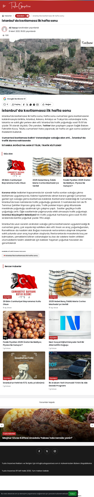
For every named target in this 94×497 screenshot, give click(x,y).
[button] (27, 16)
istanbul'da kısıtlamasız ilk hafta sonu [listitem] (21, 255)
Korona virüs (9, 192)
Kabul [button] (72, 494)
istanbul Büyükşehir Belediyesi (19, 214)
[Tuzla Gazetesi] (20, 6)
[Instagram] (55, 451)
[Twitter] (47, 451)
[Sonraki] (92, 425)
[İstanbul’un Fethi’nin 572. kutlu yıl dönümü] (24, 371)
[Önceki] (2, 425)
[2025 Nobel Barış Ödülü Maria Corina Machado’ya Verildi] (47, 172)
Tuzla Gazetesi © (9, 470)
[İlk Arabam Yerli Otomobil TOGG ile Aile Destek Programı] (70, 371)
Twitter (47, 125)
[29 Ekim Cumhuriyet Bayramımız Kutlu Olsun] (16, 172)
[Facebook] (39, 451)
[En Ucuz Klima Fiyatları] (47, 425)
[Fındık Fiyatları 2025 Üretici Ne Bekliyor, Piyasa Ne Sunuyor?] (77, 172)
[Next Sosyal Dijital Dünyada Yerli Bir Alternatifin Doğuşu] (70, 330)
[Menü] (4, 6)
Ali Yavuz (13, 27)
